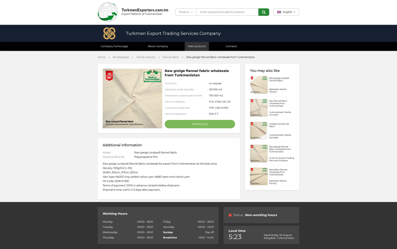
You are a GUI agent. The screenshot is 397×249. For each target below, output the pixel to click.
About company (158, 46)
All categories (121, 57)
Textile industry (145, 57)
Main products (197, 46)
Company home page (114, 46)
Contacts (231, 46)
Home (101, 57)
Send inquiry (200, 124)
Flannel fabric (171, 57)
